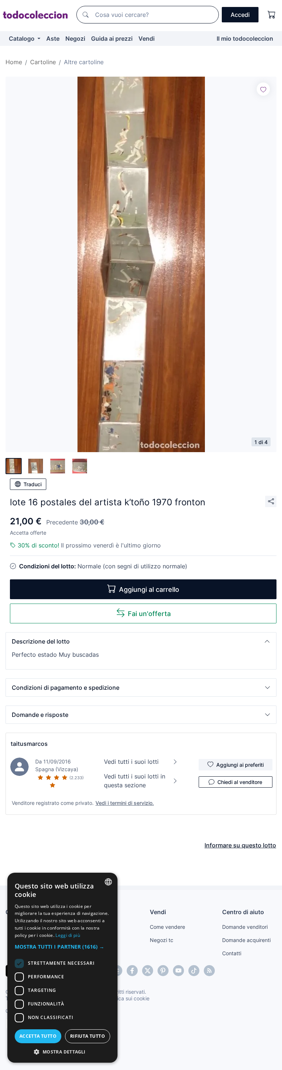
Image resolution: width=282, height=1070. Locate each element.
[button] (141, 641)
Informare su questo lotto (240, 845)
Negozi (75, 38)
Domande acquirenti (246, 940)
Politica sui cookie (128, 998)
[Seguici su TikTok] (193, 970)
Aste (52, 38)
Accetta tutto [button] (38, 1036)
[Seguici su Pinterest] (163, 970)
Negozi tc (161, 940)
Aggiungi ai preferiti (240, 765)
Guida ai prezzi (112, 38)
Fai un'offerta (149, 614)
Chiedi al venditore (239, 782)
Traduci (32, 484)
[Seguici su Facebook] (132, 970)
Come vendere (167, 927)
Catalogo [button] (22, 38)
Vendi (146, 38)
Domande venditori (245, 927)
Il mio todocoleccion (245, 38)
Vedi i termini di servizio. (124, 803)
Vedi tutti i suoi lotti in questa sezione (134, 781)
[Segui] (263, 89)
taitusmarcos (29, 743)
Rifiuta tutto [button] (87, 1036)
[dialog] (62, 968)
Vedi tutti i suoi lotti (131, 761)
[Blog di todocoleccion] (209, 970)
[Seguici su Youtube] (178, 970)
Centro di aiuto (243, 912)
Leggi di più (67, 935)
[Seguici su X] (147, 970)
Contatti (231, 953)
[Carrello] (271, 14)
